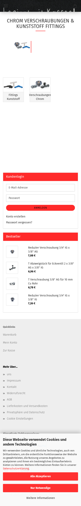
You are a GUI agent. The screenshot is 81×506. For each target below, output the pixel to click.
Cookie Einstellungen (20, 418)
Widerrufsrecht (16, 393)
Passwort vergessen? (19, 222)
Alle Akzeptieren (40, 476)
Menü (6, 6)
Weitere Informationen (40, 498)
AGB (9, 399)
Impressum (14, 380)
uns (9, 374)
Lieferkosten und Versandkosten (27, 406)
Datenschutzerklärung (16, 468)
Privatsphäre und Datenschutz (26, 412)
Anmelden (40, 207)
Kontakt (12, 387)
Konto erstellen (15, 216)
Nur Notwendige (40, 488)
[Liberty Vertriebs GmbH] (40, 6)
